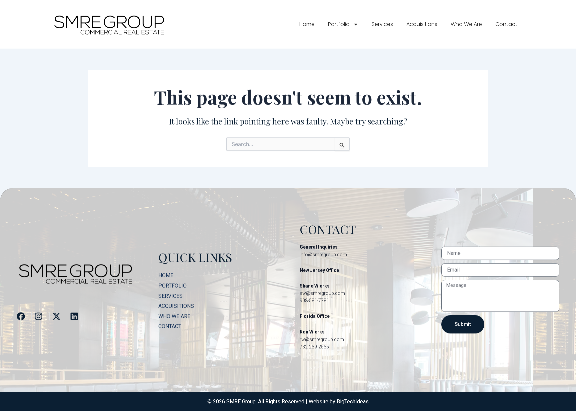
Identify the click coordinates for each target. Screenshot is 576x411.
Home (307, 24)
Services (382, 24)
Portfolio (339, 24)
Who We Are (466, 24)
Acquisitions (421, 24)
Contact (506, 24)
